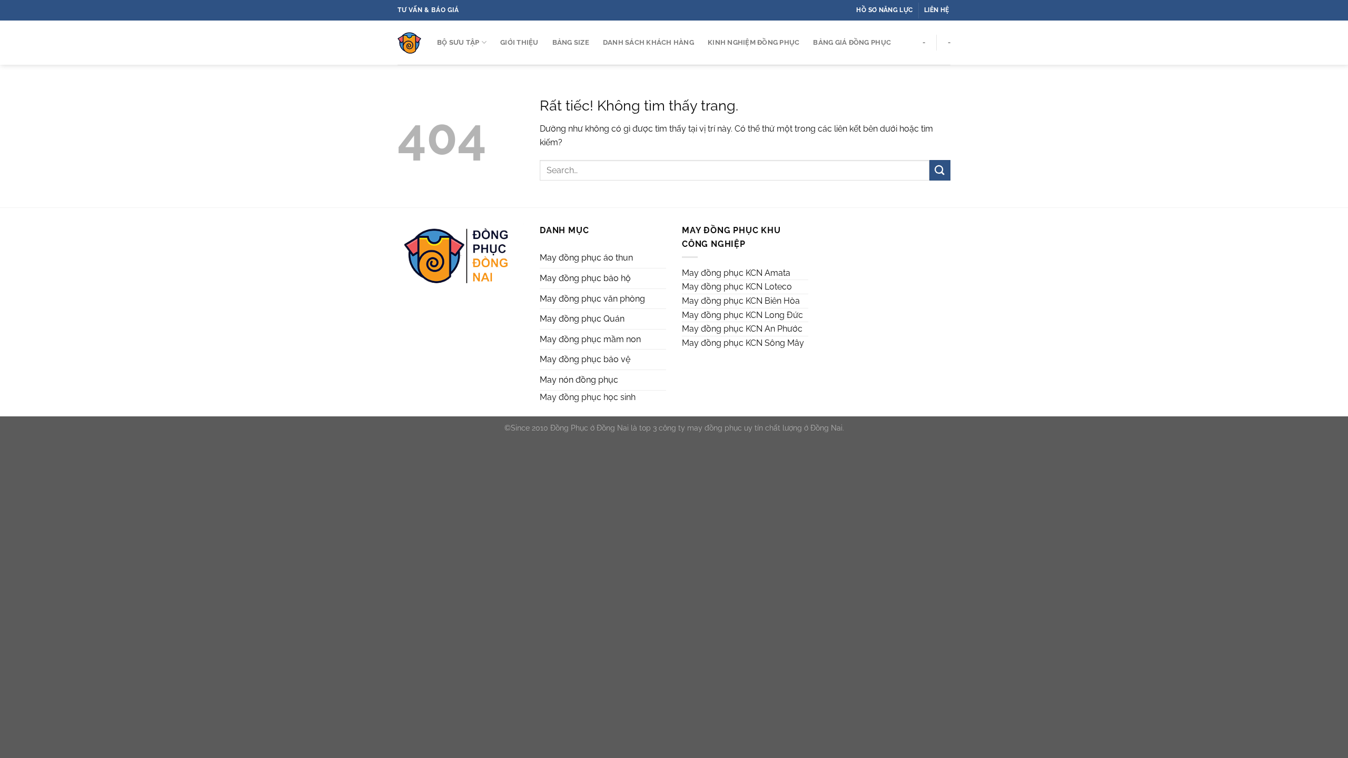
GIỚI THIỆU (519, 42)
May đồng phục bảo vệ (585, 359)
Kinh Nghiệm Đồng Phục (753, 42)
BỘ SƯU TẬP (458, 42)
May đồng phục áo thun (586, 258)
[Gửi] (939, 170)
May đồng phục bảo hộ (585, 278)
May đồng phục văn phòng (592, 299)
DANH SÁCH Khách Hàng (648, 42)
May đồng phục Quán (582, 319)
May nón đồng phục (579, 380)
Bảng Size (570, 42)
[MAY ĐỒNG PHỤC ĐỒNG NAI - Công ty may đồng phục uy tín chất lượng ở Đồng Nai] (409, 43)
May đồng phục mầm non (590, 339)
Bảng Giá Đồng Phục (852, 42)
